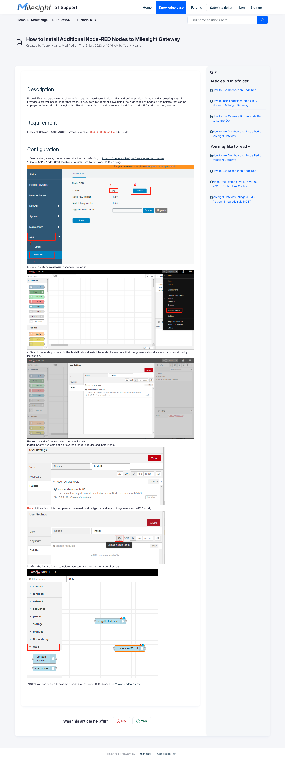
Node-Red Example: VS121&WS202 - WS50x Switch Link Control (236, 184)
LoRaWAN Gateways (71, 20)
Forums (196, 7)
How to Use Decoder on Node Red (234, 90)
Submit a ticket (221, 8)
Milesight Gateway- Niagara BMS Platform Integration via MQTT (234, 199)
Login (243, 7)
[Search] (262, 20)
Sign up (256, 7)
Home (147, 7)
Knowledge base (171, 7)
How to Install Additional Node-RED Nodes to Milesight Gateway (235, 103)
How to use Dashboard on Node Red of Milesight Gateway (237, 134)
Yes (144, 721)
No (123, 721)
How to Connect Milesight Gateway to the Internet (133, 158)
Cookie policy (166, 753)
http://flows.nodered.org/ (124, 683)
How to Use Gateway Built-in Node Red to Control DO (237, 118)
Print (218, 72)
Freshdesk (145, 753)
